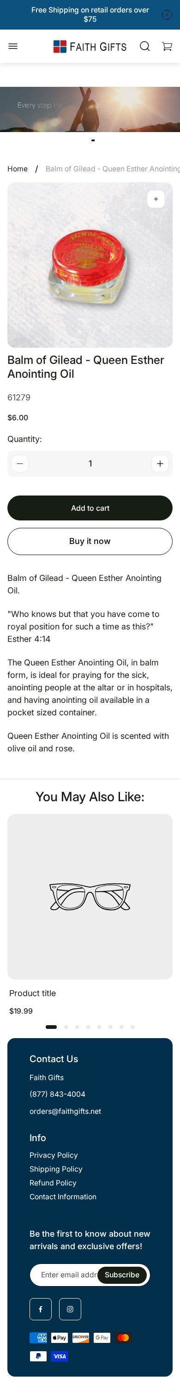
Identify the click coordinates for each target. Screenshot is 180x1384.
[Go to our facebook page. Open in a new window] (41, 1309)
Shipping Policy (56, 1169)
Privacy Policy (54, 1155)
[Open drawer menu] (13, 46)
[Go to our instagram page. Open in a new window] (70, 1309)
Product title (32, 993)
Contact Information (63, 1196)
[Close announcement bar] (167, 14)
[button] (51, 1027)
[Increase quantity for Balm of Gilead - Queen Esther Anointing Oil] (160, 463)
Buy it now (90, 541)
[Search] (145, 46)
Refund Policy (53, 1183)
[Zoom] (156, 199)
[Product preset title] (90, 896)
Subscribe (122, 1274)
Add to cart (90, 508)
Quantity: (24, 439)
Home (17, 168)
